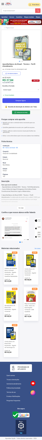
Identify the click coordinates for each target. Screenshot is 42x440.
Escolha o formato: (8, 86)
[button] (19, 61)
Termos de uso (11, 392)
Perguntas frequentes (13, 400)
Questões (19, 17)
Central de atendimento (14, 384)
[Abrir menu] (2, 5)
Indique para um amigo (22, 112)
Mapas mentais (29, 17)
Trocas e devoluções (13, 379)
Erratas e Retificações (13, 396)
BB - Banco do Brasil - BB (10, 147)
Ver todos (38, 248)
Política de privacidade (13, 388)
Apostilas (4, 17)
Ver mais (21, 208)
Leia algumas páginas (12, 73)
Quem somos (11, 375)
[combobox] (18, 10)
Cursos (11, 17)
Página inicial (10, 28)
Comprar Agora (21, 100)
